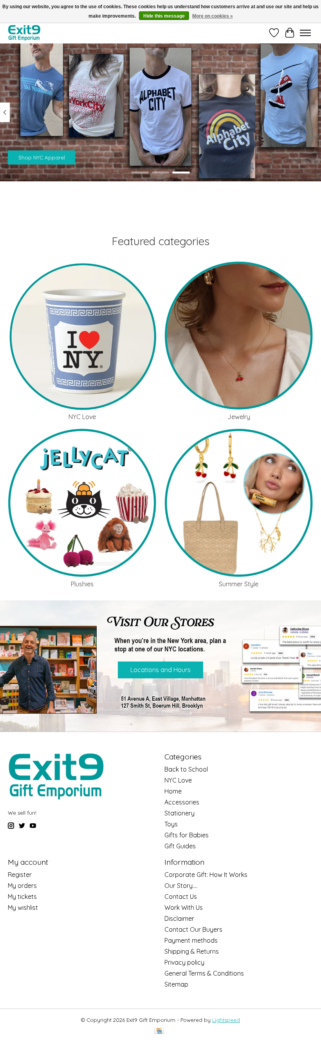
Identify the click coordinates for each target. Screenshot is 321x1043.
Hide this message (164, 16)
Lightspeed (226, 1020)
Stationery (179, 813)
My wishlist (23, 907)
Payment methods (191, 940)
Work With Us (183, 907)
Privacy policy (184, 962)
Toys (171, 824)
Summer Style (238, 584)
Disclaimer (179, 918)
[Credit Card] (159, 1031)
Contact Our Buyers (193, 929)
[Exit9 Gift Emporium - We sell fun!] (24, 33)
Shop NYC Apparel (41, 157)
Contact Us (180, 896)
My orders (22, 885)
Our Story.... (180, 885)
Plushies (82, 584)
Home (173, 791)
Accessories (181, 802)
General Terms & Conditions (204, 973)
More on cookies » (212, 16)
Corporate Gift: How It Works (205, 875)
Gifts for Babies (186, 835)
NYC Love (82, 417)
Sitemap (176, 984)
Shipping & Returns (191, 951)
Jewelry (238, 417)
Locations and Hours (160, 670)
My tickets (22, 896)
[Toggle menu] (305, 33)
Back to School (186, 769)
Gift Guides (180, 846)
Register (20, 875)
